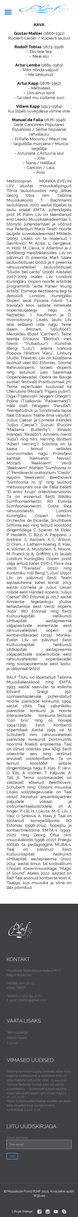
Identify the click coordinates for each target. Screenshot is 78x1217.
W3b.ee (39, 1196)
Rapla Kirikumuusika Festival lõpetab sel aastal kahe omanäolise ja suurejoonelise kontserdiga (38, 1105)
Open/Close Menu (8, 12)
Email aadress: (17, 1138)
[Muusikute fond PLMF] (44, 9)
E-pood (12, 1043)
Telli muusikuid (17, 1032)
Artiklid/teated (17, 1038)
